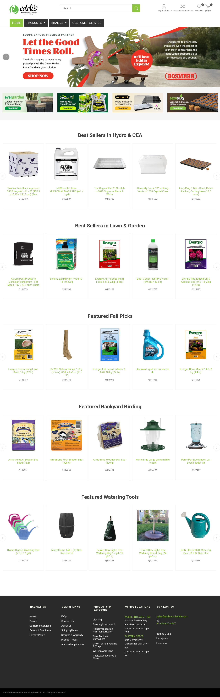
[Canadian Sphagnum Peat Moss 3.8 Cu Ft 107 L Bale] (23, 254)
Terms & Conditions (40, 630)
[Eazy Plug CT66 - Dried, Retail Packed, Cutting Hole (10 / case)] (195, 163)
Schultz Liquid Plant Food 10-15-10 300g (66, 280)
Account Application (72, 644)
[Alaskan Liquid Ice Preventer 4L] (152, 344)
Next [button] (214, 57)
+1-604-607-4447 (166, 623)
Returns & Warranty (72, 635)
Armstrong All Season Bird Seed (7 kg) (23, 461)
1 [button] (107, 82)
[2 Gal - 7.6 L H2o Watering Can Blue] (195, 525)
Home (33, 616)
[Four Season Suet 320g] (66, 435)
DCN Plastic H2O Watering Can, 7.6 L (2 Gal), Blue (196, 552)
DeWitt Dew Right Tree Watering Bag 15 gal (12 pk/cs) (109, 553)
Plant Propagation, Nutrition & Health (103, 630)
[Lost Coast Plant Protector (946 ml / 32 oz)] (152, 254)
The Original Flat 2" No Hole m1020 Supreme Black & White (109, 191)
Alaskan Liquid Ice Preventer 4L (153, 371)
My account (164, 10)
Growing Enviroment (104, 624)
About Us (66, 625)
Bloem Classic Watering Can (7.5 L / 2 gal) (23, 552)
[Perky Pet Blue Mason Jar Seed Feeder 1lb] (195, 435)
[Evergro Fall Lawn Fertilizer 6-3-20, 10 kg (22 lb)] (109, 344)
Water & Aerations (103, 651)
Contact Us (67, 621)
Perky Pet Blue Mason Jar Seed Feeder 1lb (195, 461)
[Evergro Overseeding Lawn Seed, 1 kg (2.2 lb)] (23, 344)
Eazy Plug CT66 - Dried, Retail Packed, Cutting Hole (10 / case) (196, 191)
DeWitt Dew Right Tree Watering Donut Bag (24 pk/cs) (152, 553)
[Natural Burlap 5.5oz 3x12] (66, 344)
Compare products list (182, 10)
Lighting (97, 619)
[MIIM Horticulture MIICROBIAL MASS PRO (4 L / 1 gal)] (66, 163)
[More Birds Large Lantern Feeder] (152, 435)
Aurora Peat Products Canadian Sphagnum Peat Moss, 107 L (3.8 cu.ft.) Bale (23, 281)
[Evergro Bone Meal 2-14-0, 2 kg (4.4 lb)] (195, 344)
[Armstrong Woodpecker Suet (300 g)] (109, 435)
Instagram (162, 638)
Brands (33, 621)
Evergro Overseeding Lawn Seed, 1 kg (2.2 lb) (23, 371)
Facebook (161, 643)
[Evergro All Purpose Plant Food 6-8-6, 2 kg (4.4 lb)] (109, 254)
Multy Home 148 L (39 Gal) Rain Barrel (66, 552)
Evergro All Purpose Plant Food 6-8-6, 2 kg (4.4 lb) (109, 280)
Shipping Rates (69, 630)
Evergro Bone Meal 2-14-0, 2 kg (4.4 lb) (196, 371)
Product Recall (69, 639)
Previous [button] (6, 57)
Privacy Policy (37, 635)
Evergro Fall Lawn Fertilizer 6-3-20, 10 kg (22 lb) (109, 371)
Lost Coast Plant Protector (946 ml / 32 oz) (152, 280)
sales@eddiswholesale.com (171, 616)
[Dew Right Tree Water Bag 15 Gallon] (109, 525)
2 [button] (113, 82)
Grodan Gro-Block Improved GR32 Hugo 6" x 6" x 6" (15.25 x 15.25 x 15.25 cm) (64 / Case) (23, 191)
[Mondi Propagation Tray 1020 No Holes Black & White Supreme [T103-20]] (109, 163)
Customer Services (40, 625)
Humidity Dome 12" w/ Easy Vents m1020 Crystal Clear (152, 190)
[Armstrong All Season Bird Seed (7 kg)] (23, 435)
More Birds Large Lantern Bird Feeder (153, 461)
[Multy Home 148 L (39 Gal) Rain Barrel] (66, 525)
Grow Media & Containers (100, 637)
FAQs (64, 616)
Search (136, 8)
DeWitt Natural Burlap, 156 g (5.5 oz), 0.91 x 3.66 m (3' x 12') (66, 372)
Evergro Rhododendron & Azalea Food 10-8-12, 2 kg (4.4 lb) (196, 281)
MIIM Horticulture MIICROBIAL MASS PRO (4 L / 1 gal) (66, 191)
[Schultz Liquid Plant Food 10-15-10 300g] (66, 254)
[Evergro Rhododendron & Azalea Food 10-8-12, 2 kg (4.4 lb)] (195, 254)
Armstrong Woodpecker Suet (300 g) (109, 461)
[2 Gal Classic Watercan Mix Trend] (23, 525)
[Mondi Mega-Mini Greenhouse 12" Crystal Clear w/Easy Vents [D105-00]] (152, 163)
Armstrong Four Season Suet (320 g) (66, 461)
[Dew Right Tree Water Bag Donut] (152, 525)
